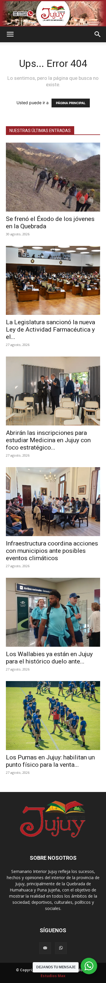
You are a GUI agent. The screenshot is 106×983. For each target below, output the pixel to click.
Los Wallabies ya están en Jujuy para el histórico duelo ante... (49, 658)
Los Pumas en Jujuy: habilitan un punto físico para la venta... (50, 761)
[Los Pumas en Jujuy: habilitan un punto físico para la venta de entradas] (53, 715)
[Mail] (45, 948)
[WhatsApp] (61, 948)
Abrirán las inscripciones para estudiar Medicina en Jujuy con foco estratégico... (48, 440)
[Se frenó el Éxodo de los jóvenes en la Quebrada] (53, 177)
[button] (10, 34)
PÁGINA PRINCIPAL (70, 103)
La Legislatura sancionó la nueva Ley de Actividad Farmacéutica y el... (50, 329)
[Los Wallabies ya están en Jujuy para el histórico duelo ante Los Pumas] (53, 612)
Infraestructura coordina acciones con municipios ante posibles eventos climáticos (52, 551)
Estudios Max (53, 975)
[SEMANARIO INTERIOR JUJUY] (53, 13)
